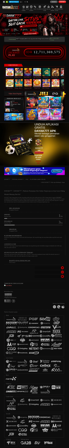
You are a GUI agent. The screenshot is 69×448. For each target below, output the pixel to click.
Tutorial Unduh (39, 152)
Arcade (48, 9)
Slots (27, 9)
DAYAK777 (7, 179)
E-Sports (52, 9)
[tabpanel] (34, 24)
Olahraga (40, 9)
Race (35, 9)
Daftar (62, 1)
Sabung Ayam (56, 9)
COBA (32, 100)
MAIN (10, 72)
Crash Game (44, 9)
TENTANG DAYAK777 (18, 179)
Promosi (61, 9)
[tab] (32, 94)
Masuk (54, 1)
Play (11, 55)
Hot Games (23, 9)
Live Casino (31, 9)
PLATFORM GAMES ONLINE (38, 179)
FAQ (27, 179)
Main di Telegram (14, 1)
